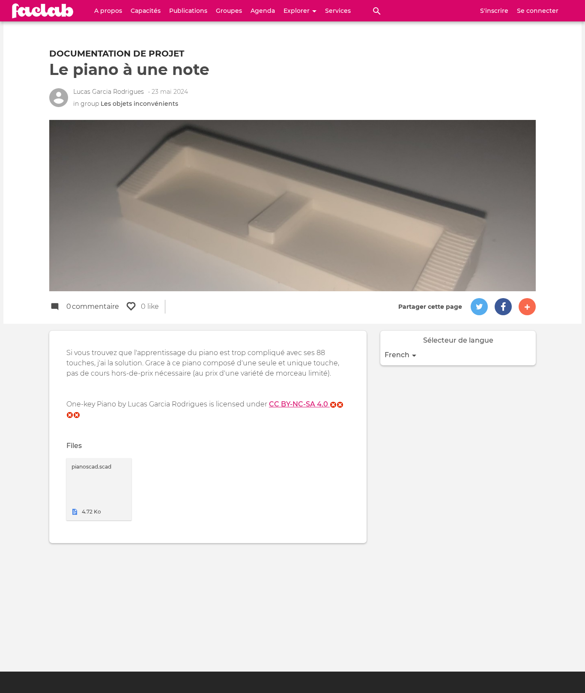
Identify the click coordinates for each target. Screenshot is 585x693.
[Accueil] (43, 10)
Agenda (263, 11)
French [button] (398, 355)
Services (338, 11)
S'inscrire (494, 11)
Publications (188, 11)
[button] (479, 306)
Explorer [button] (297, 11)
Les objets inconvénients (139, 104)
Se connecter (537, 11)
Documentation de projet (116, 53)
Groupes (229, 11)
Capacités (146, 11)
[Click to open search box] (377, 10)
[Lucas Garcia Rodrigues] (58, 97)
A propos (108, 11)
